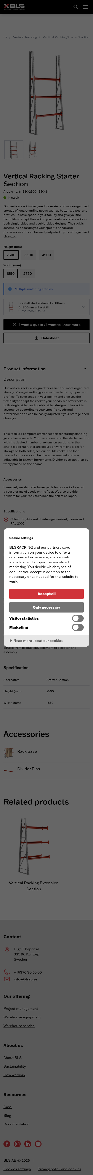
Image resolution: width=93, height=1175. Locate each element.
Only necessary (46, 607)
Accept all (47, 593)
